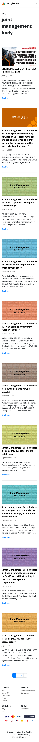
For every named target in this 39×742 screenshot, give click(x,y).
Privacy (4, 698)
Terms (4, 701)
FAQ (3, 711)
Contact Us (6, 693)
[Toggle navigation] (36, 3)
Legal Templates (28, 690)
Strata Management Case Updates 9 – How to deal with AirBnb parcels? (19, 388)
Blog (3, 708)
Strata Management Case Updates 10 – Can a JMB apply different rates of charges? (19, 326)
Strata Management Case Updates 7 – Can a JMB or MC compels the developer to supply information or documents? (19, 512)
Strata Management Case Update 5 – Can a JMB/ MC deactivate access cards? (19, 638)
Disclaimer (6, 695)
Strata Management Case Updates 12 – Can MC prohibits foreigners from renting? (19, 202)
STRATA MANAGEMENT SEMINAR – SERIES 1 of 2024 (19, 70)
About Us (5, 690)
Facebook (25, 708)
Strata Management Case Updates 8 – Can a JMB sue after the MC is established (19, 451)
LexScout (24, 693)
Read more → (7, 98)
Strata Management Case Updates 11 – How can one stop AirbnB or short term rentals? (19, 264)
